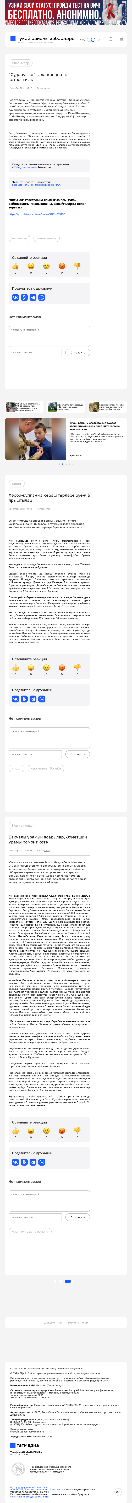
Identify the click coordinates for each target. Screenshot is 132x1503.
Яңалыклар (20, 63)
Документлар (53, 1322)
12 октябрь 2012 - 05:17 (20, 88)
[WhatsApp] (41, 297)
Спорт (16, 484)
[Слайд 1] (59, 464)
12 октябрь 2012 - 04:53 (20, 851)
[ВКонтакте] (15, 297)
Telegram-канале (26, 167)
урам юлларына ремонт (30, 1231)
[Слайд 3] (66, 464)
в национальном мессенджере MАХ (36, 184)
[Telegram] (33, 297)
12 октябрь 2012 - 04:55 (20, 509)
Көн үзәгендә (22, 825)
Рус (82, 39)
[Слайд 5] (73, 464)
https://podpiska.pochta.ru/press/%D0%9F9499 (37, 214)
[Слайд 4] (69, 464)
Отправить (77, 352)
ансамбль (19, 238)
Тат (99, 39)
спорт (16, 768)
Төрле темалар (78, 1322)
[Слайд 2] (62, 464)
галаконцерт (46, 238)
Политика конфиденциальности (29, 1496)
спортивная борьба (46, 768)
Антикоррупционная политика (28, 1486)
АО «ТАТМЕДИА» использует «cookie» (32, 1489)
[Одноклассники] (24, 297)
